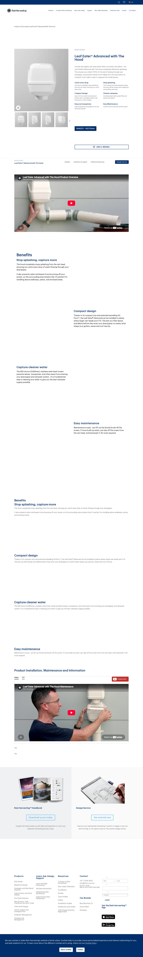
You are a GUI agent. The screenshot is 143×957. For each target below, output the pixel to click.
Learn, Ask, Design (79, 10)
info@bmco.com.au (87, 883)
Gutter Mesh (84, 907)
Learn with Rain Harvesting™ (41, 884)
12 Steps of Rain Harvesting (64, 10)
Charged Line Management (19, 919)
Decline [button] (80, 949)
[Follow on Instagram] (90, 892)
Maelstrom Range (20, 885)
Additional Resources (97, 162)
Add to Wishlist (103, 147)
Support (89, 10)
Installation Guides (65, 903)
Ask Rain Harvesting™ (44, 888)
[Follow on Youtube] (86, 892)
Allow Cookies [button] (66, 949)
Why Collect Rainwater (101, 10)
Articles (60, 893)
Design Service (122, 162)
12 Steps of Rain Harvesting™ (64, 882)
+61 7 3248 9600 (86, 881)
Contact (124, 10)
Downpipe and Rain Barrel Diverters (23, 889)
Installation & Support (80, 162)
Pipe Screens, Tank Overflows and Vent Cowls (24, 902)
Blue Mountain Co (86, 903)
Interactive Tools (114, 10)
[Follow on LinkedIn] (81, 892)
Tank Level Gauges (21, 906)
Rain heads (24, 26)
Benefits (67, 162)
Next (69, 120)
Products (50, 10)
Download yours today (41, 817)
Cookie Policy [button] (91, 943)
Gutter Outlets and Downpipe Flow (21, 910)
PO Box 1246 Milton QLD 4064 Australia (90, 886)
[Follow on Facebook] (95, 892)
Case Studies (63, 897)
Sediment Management (23, 915)
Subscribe (122, 679)
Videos (60, 900)
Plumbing (83, 910)
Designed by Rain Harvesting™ (42, 892)
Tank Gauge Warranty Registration (66, 911)
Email (107, 885)
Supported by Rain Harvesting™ (43, 897)
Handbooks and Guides (66, 907)
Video (16, 677)
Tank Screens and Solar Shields (23, 894)
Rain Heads (18, 882)
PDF (23, 677)
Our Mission (132, 10)
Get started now (102, 817)
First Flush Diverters (21, 898)
